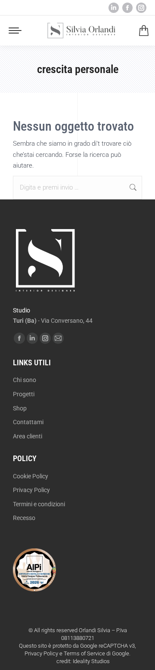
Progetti (23, 394)
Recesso (24, 517)
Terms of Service (84, 653)
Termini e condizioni (39, 504)
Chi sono (24, 379)
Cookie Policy (30, 476)
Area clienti (27, 436)
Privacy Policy (31, 489)
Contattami (28, 422)
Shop (20, 408)
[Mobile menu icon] (15, 30)
